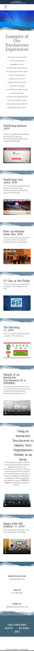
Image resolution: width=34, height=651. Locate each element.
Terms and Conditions (12, 649)
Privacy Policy (24, 649)
